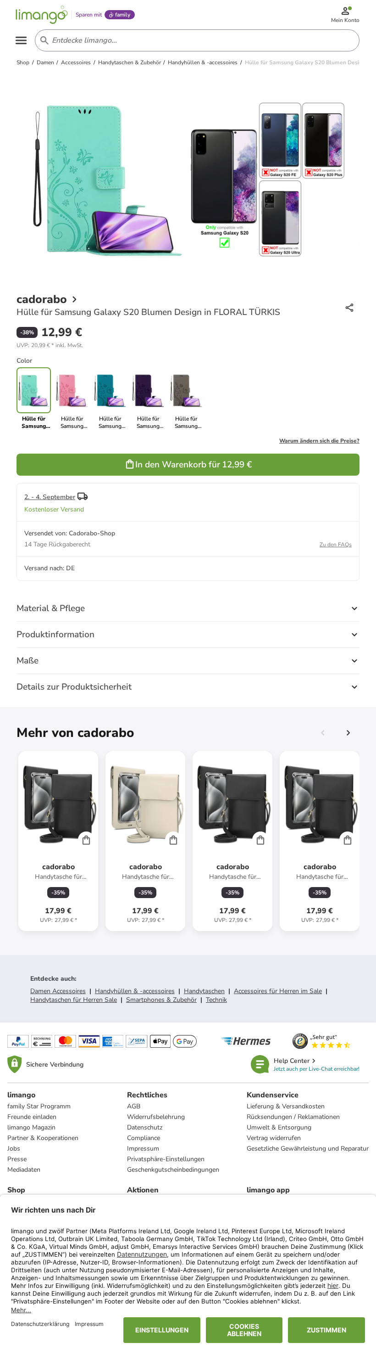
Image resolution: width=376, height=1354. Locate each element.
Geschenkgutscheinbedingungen (173, 1169)
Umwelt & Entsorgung (279, 1127)
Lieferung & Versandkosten (286, 1106)
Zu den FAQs (336, 544)
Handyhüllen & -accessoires (135, 991)
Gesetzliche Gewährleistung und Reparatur (308, 1148)
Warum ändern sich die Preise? (319, 440)
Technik (216, 999)
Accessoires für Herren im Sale (278, 991)
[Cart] (86, 840)
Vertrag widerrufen (274, 1138)
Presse (17, 1159)
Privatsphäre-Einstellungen (166, 1159)
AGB (133, 1106)
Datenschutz (144, 1127)
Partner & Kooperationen (42, 1138)
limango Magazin (31, 1127)
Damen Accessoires (58, 991)
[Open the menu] (21, 40)
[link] (72, 398)
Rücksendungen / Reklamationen (293, 1116)
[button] (50, 345)
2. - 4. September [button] (49, 497)
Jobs (13, 1148)
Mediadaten (23, 1169)
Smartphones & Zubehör (161, 999)
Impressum (143, 1148)
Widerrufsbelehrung (156, 1116)
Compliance (143, 1138)
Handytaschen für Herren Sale (73, 999)
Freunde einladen (31, 1116)
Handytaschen (204, 991)
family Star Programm (39, 1106)
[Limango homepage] (42, 15)
